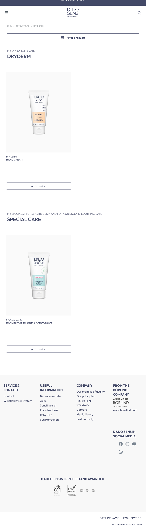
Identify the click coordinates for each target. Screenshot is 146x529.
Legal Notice (131, 518)
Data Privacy (109, 518)
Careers (82, 409)
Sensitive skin (48, 405)
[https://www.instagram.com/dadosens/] (127, 444)
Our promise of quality (91, 391)
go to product (38, 186)
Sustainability (85, 419)
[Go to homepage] (73, 12)
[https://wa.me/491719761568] (121, 452)
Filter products (75, 37)
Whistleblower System (18, 401)
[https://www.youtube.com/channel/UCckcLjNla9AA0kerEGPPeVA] (134, 444)
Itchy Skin (46, 415)
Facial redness (49, 410)
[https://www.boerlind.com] (121, 444)
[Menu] (6, 12)
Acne (43, 401)
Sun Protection (49, 419)
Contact (9, 396)
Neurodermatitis (50, 396)
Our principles (86, 396)
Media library (85, 414)
